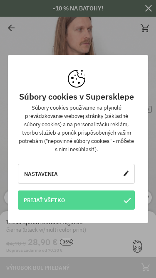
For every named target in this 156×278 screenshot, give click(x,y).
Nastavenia (41, 174)
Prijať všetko (44, 200)
